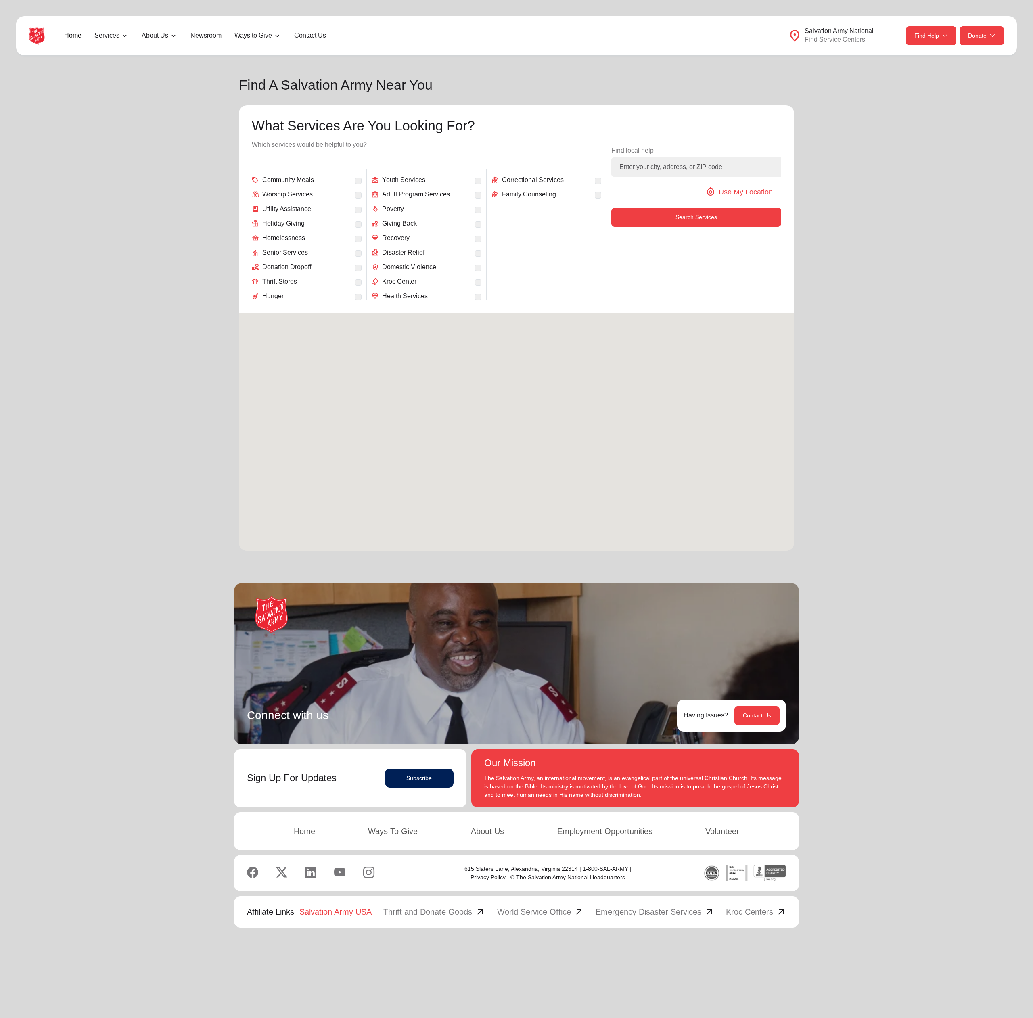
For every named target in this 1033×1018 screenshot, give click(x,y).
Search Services (696, 217)
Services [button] (106, 35)
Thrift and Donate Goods (434, 912)
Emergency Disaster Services (655, 912)
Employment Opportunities (604, 831)
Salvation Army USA (335, 911)
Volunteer (722, 831)
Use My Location (739, 192)
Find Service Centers (835, 39)
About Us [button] (155, 35)
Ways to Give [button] (253, 35)
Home (73, 35)
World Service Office (540, 912)
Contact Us (310, 35)
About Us (487, 831)
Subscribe (419, 778)
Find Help (926, 35)
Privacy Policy (488, 877)
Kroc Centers (756, 912)
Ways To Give (393, 831)
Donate (977, 35)
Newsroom (206, 35)
